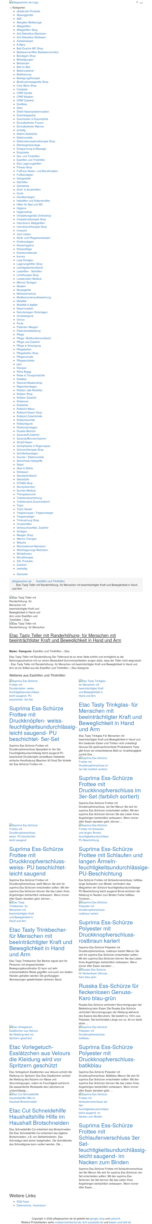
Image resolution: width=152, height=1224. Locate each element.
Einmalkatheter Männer (30, 126)
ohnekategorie (25, 316)
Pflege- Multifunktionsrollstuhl (34, 338)
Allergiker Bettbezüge (29, 22)
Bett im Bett (23, 67)
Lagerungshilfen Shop (29, 264)
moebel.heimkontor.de (68, 1222)
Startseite (22, 574)
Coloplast (22, 89)
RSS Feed (23, 1201)
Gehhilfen (22, 182)
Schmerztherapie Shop (30, 449)
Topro (20, 505)
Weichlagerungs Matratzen (32, 550)
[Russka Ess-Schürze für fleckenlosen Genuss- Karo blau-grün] (93, 973)
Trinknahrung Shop (28, 520)
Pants (20, 323)
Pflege (20, 334)
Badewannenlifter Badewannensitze (38, 52)
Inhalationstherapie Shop (31, 219)
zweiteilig (22, 568)
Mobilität (22, 301)
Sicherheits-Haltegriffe (29, 461)
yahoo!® (115, 1218)
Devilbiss (22, 104)
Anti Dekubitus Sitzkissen (31, 37)
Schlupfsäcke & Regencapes (33, 446)
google (94, 1218)
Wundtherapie (25, 557)
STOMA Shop (25, 483)
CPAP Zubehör (25, 100)
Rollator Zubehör (27, 397)
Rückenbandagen (27, 427)
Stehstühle (23, 479)
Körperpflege (24, 249)
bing (102, 1218)
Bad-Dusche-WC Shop (30, 48)
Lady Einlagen (25, 260)
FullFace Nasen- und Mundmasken (37, 171)
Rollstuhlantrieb (26, 420)
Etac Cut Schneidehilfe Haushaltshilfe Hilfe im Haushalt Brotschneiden (39, 1116)
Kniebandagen (25, 241)
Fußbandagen (25, 174)
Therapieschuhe (26, 494)
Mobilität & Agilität (27, 305)
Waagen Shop (25, 535)
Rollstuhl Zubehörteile (29, 416)
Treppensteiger (25, 516)
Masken (21, 286)
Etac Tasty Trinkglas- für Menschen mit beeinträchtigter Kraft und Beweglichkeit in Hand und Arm (110, 716)
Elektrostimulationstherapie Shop (36, 141)
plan (19, 364)
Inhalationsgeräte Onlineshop (34, 215)
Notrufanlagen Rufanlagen (32, 312)
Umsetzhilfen (24, 524)
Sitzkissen (22, 472)
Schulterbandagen (27, 453)
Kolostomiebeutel (27, 252)
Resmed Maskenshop (29, 383)
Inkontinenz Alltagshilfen (31, 223)
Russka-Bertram (26, 431)
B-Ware (21, 44)
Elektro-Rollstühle (27, 134)
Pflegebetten (24, 349)
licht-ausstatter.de (92, 1222)
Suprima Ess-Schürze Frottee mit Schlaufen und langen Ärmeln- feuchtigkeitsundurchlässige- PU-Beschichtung (114, 861)
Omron (21, 319)
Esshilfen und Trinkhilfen (31, 160)
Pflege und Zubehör (28, 342)
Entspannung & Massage (31, 148)
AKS (19, 18)
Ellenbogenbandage (28, 145)
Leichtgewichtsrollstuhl (30, 267)
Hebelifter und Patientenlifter (33, 200)
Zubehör (22, 565)
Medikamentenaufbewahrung (34, 297)
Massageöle (24, 290)
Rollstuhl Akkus (25, 409)
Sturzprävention (26, 487)
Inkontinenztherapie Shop (32, 226)
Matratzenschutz (26, 293)
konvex (21, 256)
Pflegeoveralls (25, 357)
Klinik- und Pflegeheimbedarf (33, 238)
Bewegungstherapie (28, 78)
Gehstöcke (23, 186)
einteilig (21, 130)
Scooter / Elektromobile (30, 457)
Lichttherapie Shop (28, 275)
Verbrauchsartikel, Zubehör (33, 527)
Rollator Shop (25, 394)
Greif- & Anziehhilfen (29, 189)
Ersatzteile (23, 152)
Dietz (20, 108)
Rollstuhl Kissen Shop (29, 412)
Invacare (22, 230)
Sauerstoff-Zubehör (28, 435)
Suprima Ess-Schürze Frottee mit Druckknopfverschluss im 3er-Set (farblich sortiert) (110, 787)
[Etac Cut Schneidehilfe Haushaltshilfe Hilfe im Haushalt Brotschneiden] (24, 1097)
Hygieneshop (24, 212)
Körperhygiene (25, 245)
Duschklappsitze (26, 115)
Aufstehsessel (25, 41)
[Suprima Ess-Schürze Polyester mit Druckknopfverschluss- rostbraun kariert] (93, 907)
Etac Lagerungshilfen (29, 163)
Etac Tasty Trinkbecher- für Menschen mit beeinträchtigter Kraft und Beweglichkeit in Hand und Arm (40, 941)
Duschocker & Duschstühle (32, 119)
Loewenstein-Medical (29, 279)
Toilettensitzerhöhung (29, 498)
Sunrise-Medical (26, 490)
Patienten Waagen (27, 327)
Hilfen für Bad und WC (30, 204)
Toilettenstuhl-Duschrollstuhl (33, 501)
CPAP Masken (25, 96)
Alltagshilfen (24, 26)
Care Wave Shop (27, 85)
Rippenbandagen (27, 386)
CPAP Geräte (24, 93)
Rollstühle (22, 405)
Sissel (20, 464)
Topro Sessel (24, 509)
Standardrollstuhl (27, 475)
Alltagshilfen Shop (27, 30)
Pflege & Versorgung (29, 345)
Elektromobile (25, 137)
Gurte (20, 193)
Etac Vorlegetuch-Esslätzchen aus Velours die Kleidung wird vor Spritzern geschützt (39, 1056)
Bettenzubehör (25, 70)
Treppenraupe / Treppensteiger (35, 513)
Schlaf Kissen (24, 442)
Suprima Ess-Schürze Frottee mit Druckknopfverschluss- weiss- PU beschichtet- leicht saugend (37, 861)
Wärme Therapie (27, 539)
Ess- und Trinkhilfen (28, 156)
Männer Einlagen (27, 282)
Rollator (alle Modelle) (29, 390)
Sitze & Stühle (25, 468)
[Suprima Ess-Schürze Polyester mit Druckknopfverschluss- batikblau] (93, 1032)
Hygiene (21, 208)
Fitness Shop (24, 167)
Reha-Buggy (24, 371)
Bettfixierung (24, 74)
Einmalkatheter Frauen (30, 122)
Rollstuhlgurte (25, 423)
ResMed (22, 379)
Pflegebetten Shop (27, 353)
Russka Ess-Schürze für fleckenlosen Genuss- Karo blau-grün (109, 992)
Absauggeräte (25, 15)
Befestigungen (25, 59)
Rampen (22, 368)
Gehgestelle (24, 178)
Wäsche (21, 542)
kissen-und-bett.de (120, 1222)
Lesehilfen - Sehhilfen (29, 271)
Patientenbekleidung (29, 331)
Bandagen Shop (26, 56)
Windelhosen (24, 553)
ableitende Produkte (28, 11)
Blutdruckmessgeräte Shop (32, 82)
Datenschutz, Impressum (31, 1205)
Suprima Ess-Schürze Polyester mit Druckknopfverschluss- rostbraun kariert (107, 931)
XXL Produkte (25, 561)
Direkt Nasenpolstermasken (33, 111)
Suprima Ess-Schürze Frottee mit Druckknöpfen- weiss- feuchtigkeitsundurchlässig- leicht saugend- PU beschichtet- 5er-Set (43, 723)
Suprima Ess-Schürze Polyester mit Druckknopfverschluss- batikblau (107, 1056)
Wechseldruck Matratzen (31, 546)
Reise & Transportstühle (31, 375)
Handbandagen (26, 197)
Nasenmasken (25, 308)
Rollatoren (23, 401)
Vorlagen (22, 531)
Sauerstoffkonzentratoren (31, 438)
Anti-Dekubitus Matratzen (31, 33)
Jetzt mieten (24, 234)
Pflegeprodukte (25, 360)
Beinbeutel (23, 63)
